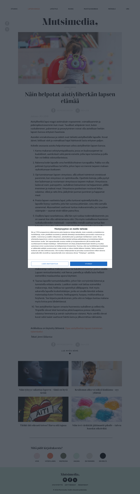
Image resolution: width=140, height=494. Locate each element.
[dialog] (70, 247)
